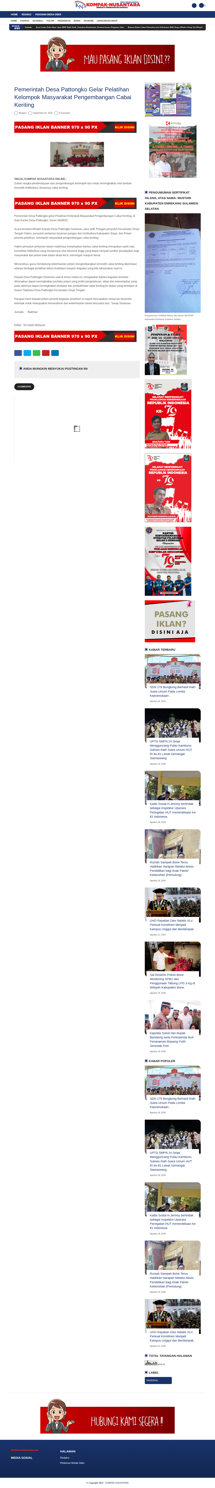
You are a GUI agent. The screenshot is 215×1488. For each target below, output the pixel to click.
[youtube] (24, 6)
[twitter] (15, 6)
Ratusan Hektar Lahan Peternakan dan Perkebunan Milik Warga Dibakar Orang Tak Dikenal (133, 27)
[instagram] (19, 6)
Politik (50, 21)
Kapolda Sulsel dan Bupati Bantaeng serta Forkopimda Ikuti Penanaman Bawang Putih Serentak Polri (172, 1039)
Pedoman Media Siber (48, 14)
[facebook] (10, 6)
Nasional (38, 21)
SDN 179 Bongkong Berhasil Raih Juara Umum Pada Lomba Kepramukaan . (172, 691)
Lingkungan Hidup (107, 21)
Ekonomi (88, 21)
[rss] (39, 1464)
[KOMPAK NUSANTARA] (107, 9)
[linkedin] (55, 353)
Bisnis (77, 21)
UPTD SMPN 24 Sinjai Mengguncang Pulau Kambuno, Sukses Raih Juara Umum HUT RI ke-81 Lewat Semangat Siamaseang (171, 750)
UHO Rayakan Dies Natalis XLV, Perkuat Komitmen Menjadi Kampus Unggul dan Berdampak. (172, 925)
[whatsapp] (36, 353)
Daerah (24, 21)
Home (14, 14)
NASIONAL (152, 1380)
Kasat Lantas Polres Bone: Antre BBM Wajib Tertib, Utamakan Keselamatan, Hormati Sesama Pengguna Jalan (48, 27)
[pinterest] (46, 353)
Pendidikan (64, 21)
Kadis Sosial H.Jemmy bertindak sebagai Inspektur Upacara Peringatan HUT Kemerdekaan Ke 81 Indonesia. (173, 810)
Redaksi (26, 14)
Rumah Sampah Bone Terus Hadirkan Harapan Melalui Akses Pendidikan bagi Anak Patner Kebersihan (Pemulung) (172, 869)
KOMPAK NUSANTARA (117, 1483)
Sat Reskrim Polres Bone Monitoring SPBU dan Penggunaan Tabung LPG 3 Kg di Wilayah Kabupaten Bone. (172, 981)
